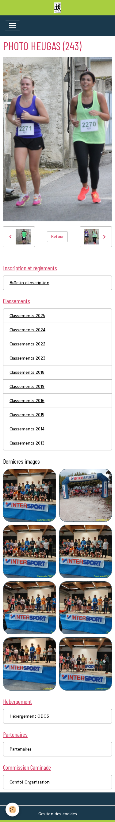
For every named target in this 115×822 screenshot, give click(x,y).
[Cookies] (12, 809)
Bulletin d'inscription (29, 282)
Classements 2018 (27, 372)
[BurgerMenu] (12, 25)
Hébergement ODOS (29, 716)
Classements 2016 (27, 400)
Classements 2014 (27, 429)
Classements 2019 (27, 386)
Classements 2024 (27, 329)
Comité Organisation (30, 782)
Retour (57, 236)
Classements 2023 (27, 358)
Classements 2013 (27, 443)
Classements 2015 (27, 414)
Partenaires (21, 749)
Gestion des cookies (57, 813)
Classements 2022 (27, 344)
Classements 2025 (27, 315)
